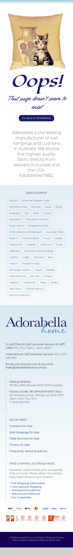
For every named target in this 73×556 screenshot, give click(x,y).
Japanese (14, 250)
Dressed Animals (38, 225)
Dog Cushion (16, 225)
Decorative (15, 219)
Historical (45, 244)
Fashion (13, 238)
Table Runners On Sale (24, 438)
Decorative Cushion (37, 219)
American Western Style (35, 200)
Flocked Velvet (31, 238)
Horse (59, 244)
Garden (58, 238)
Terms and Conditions (26, 490)
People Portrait (31, 263)
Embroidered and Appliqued (25, 231)
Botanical (14, 213)
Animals (36, 206)
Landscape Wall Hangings (39, 250)
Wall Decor (15, 288)
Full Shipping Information (28, 483)
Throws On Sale (19, 444)
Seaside (50, 269)
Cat (27, 213)
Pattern (13, 263)
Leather (13, 257)
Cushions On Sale (20, 426)
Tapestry (14, 282)
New (50, 257)
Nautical (38, 257)
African (13, 200)
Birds (59, 206)
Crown (47, 213)
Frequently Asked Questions (28, 451)
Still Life (34, 276)
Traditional (29, 282)
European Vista (54, 231)
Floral (46, 238)
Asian (48, 206)
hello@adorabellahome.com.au (26, 367)
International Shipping (26, 486)
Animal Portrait (18, 206)
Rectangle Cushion (20, 269)
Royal (38, 269)
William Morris (34, 288)
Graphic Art (15, 244)
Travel (43, 282)
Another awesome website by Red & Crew (40, 540)
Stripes (48, 276)
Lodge (26, 257)
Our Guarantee (21, 497)
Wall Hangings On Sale (24, 432)
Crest (36, 213)
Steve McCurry (17, 276)
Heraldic (31, 244)
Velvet (54, 282)
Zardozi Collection (19, 295)
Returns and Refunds (26, 493)
